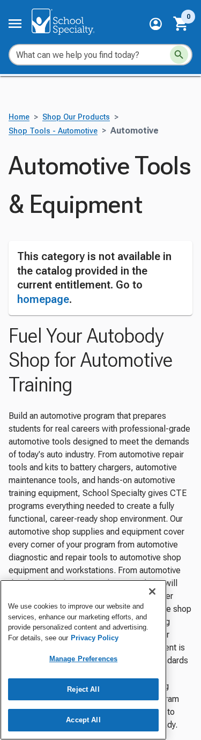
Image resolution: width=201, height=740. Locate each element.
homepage (43, 299)
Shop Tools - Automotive (53, 131)
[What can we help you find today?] (179, 55)
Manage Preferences (83, 659)
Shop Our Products (76, 117)
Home (19, 117)
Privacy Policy (94, 638)
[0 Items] (181, 23)
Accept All (83, 720)
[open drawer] (15, 23)
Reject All (83, 689)
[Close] (152, 591)
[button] (155, 24)
